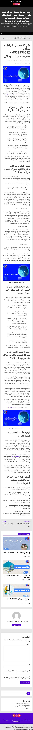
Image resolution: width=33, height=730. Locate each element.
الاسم (28, 664)
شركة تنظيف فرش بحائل (12, 261)
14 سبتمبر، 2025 (10, 60)
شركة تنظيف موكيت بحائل (13, 407)
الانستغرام (17, 456)
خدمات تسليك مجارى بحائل (24, 703)
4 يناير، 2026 (26, 556)
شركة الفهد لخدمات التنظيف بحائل (22, 60)
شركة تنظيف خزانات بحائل (12, 94)
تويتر (12, 456)
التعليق (28, 644)
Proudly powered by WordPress (11, 720)
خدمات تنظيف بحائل (25, 62)
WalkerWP (17, 721)
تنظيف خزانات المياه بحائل (13, 62)
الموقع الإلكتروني (26, 670)
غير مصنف (28, 708)
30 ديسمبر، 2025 (25, 579)
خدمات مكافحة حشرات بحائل (23, 706)
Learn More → (16, 625)
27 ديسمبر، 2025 (25, 603)
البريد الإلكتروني (12, 670)
